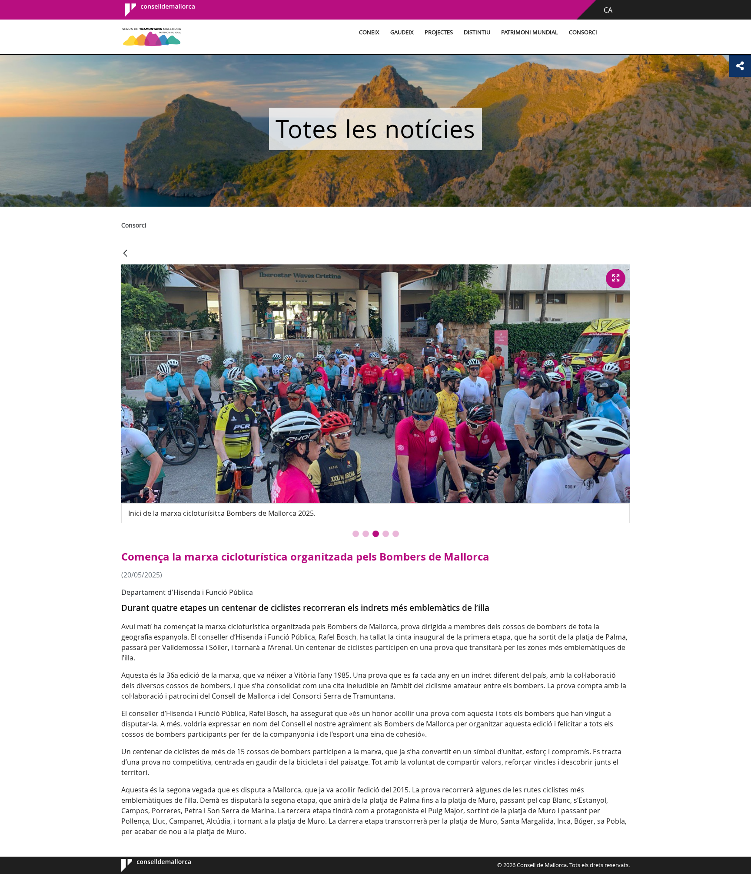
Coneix (369, 32)
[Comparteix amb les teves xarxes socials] (740, 66)
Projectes (439, 32)
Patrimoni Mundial (529, 32)
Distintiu (477, 32)
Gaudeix (402, 32)
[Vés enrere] (125, 254)
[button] (355, 534)
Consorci (583, 32)
